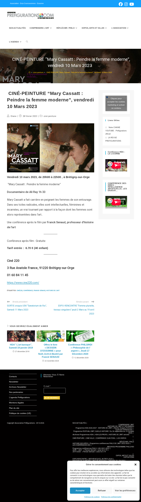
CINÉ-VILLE (90, 438)
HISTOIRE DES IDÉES (80, 443)
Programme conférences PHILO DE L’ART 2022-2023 (109, 443)
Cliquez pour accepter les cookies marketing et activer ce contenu (116, 103)
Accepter (80, 490)
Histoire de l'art (53, 290)
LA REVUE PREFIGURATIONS (113, 139)
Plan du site (14, 408)
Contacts (13, 376)
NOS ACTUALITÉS (79, 423)
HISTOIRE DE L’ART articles (119, 435)
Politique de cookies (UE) (20, 413)
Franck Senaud (39, 290)
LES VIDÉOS (121, 438)
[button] (135, 464)
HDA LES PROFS (101, 435)
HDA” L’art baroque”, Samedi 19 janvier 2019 (21, 346)
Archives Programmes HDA (83, 435)
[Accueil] (29, 72)
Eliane (14, 116)
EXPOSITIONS (129, 457)
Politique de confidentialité (111, 497)
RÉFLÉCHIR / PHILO (127, 442)
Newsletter (13, 382)
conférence (28, 290)
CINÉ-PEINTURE (78, 438)
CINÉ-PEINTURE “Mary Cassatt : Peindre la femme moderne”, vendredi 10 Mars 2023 (79, 72)
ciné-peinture (50, 116)
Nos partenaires (16, 392)
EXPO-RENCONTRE (80, 459)
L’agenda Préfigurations (19, 397)
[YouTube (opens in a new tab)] (131, 4)
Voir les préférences (125, 490)
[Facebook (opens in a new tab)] (121, 4)
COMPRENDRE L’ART (126, 425)
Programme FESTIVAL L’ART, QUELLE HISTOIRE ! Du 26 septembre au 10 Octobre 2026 (103, 432)
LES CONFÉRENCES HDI (81, 445)
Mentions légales (16, 403)
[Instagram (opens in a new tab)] (126, 4)
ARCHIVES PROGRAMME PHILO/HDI (120, 447)
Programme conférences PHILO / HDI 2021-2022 (91, 448)
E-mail (47, 386)
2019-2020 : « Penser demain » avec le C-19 (89, 452)
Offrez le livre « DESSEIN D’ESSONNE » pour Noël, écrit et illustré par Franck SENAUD (50, 351)
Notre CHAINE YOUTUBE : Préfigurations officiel (116, 130)
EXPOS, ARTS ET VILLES (125, 456)
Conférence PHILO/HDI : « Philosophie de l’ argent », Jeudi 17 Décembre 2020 (80, 349)
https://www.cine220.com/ (23, 282)
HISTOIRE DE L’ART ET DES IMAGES (121, 426)
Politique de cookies (92, 497)
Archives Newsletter (17, 387)
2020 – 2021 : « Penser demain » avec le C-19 (90, 450)
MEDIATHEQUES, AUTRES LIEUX (101, 459)
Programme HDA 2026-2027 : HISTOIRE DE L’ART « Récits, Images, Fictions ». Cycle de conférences (105, 429)
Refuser (102, 490)
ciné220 (19, 290)
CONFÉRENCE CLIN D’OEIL (105, 438)
